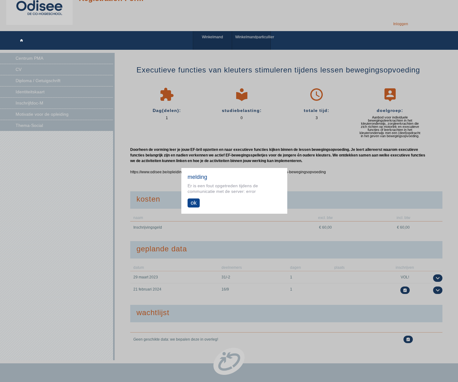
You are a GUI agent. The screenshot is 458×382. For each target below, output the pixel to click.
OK (194, 203)
